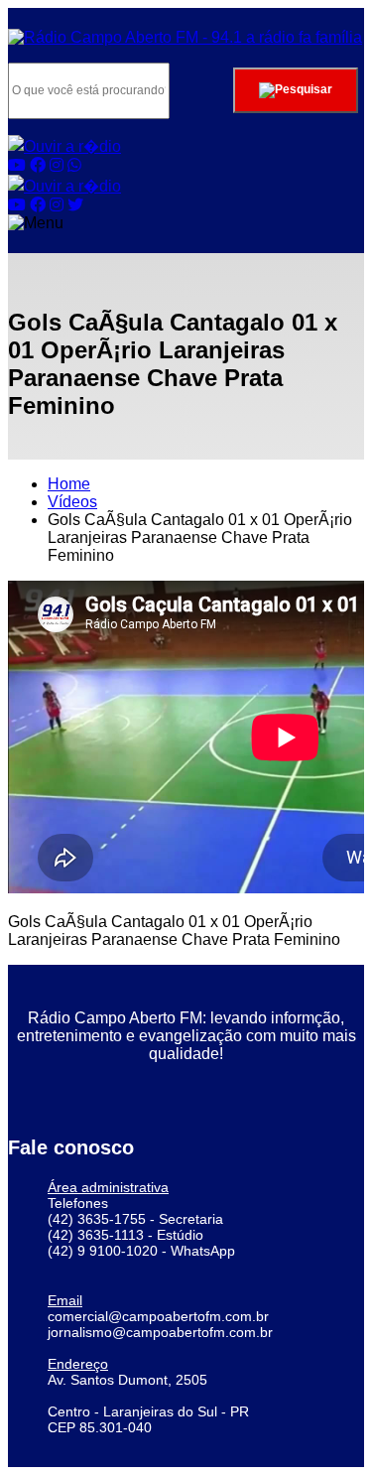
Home (69, 483)
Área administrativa (108, 1187)
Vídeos (72, 501)
